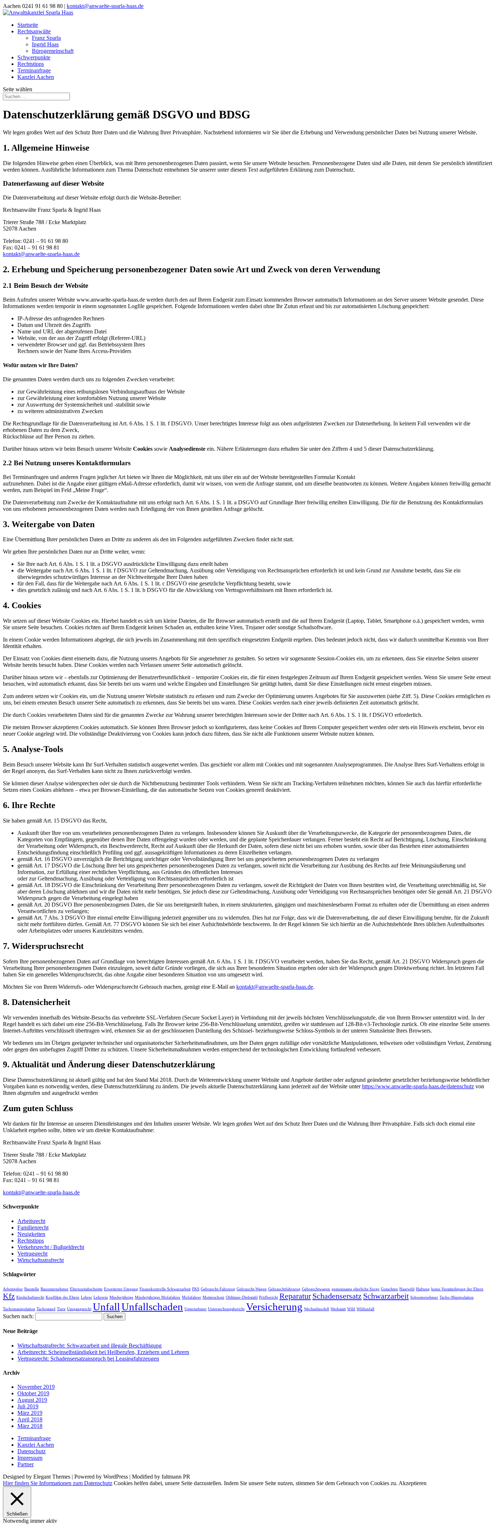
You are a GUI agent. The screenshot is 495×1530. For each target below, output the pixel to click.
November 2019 (36, 1387)
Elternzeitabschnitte (86, 1289)
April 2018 (29, 1419)
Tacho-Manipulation (457, 1297)
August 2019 (32, 1400)
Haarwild (407, 1289)
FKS (195, 1289)
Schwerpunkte (33, 57)
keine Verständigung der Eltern (457, 1289)
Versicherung (274, 1306)
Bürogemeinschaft (53, 51)
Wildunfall (365, 1309)
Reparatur (295, 1296)
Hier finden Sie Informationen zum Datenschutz (57, 1483)
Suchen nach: (18, 1316)
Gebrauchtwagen (316, 1289)
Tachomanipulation (19, 1309)
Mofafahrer (191, 1297)
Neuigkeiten (31, 1234)
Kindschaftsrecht (30, 1297)
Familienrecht (33, 1227)
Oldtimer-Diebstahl (242, 1297)
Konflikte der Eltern (62, 1297)
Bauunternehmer (54, 1289)
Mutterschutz (213, 1297)
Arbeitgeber (13, 1289)
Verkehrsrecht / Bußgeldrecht (50, 1247)
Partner (25, 1464)
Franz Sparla (46, 38)
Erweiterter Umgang (121, 1289)
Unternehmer (195, 1309)
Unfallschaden (152, 1306)
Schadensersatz (337, 1296)
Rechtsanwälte (34, 31)
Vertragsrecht (32, 1254)
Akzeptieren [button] (413, 1483)
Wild (351, 1309)
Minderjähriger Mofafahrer (157, 1297)
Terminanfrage (34, 70)
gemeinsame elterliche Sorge (355, 1289)
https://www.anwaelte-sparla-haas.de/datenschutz (418, 1086)
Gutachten (389, 1289)
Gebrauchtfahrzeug (284, 1289)
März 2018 (29, 1426)
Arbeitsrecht (31, 1221)
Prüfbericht (268, 1297)
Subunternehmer (424, 1297)
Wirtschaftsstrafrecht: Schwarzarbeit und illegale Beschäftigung (89, 1345)
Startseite (27, 25)
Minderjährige (121, 1297)
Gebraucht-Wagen (252, 1289)
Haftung (423, 1289)
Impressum (29, 1458)
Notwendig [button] (16, 1521)
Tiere (61, 1309)
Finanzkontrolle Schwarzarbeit (165, 1289)
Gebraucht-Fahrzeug (218, 1289)
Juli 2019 (27, 1406)
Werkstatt (338, 1309)
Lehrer (86, 1297)
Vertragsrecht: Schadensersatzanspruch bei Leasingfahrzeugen (88, 1358)
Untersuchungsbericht (226, 1309)
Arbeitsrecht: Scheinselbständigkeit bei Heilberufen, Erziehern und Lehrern (103, 1352)
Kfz (9, 1296)
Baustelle (31, 1289)
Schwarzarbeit (386, 1296)
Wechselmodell (316, 1309)
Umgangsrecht (79, 1309)
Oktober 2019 (33, 1393)
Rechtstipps (30, 64)
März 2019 (29, 1413)
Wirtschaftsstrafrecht (40, 1260)
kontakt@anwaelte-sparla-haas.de (41, 254)
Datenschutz (31, 1451)
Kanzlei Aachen (35, 77)
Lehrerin (100, 1297)
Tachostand (46, 1309)
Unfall (106, 1306)
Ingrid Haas (45, 44)
